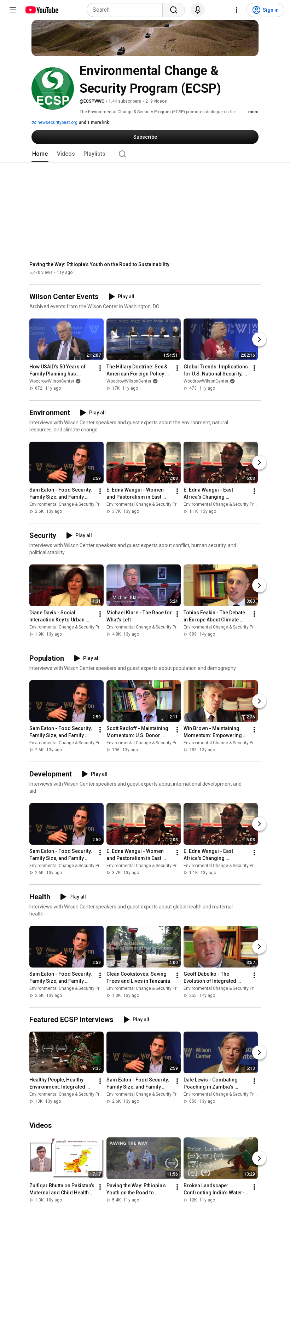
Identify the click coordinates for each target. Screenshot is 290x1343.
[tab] (39, 153)
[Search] (173, 10)
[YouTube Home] (41, 10)
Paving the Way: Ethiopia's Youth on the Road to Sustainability (99, 264)
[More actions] (100, 368)
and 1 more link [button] (94, 122)
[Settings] (236, 10)
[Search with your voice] (198, 10)
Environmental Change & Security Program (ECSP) (77, 504)
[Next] (259, 340)
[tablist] (145, 153)
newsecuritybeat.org (56, 122)
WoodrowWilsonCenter (51, 381)
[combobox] (127, 10)
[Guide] (12, 10)
